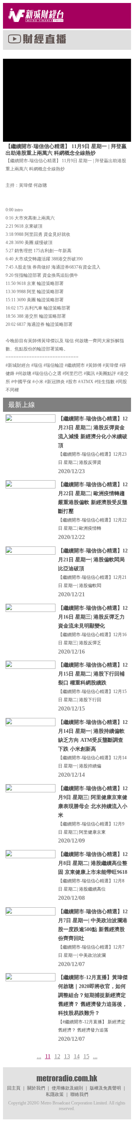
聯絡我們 (79, 1094)
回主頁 (13, 1088)
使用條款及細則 (67, 1088)
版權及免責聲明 (105, 1088)
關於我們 (36, 1088)
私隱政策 (55, 1094)
